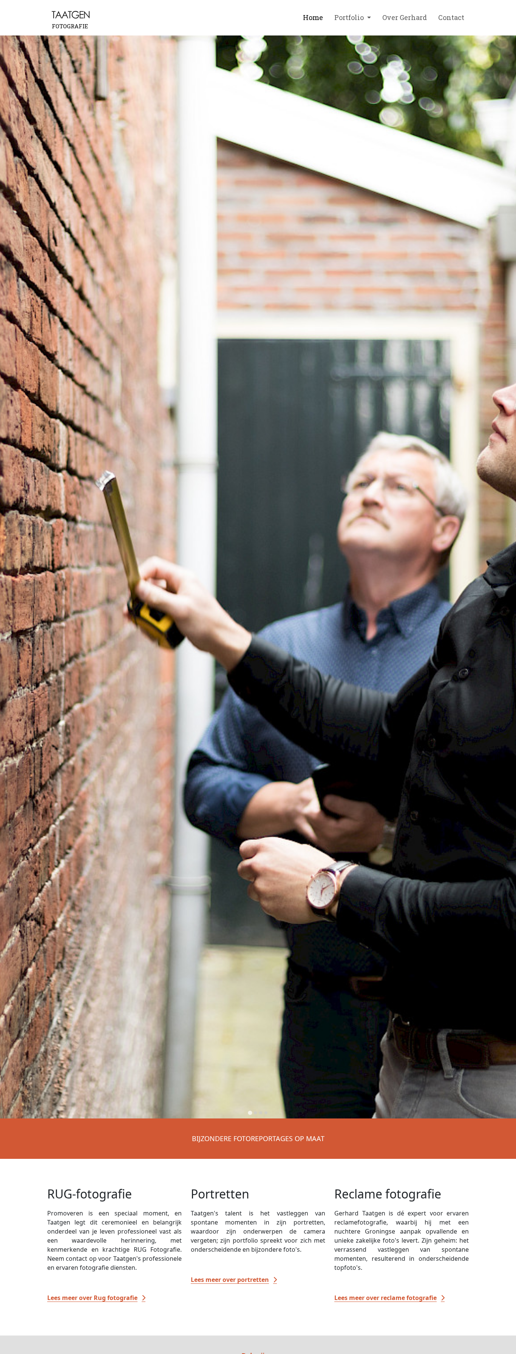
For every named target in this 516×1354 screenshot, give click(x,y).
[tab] (250, 1113)
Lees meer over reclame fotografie (385, 1298)
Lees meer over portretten (230, 1279)
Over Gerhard (404, 17)
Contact (451, 17)
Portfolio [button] (349, 17)
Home (313, 17)
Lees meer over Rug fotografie (92, 1298)
